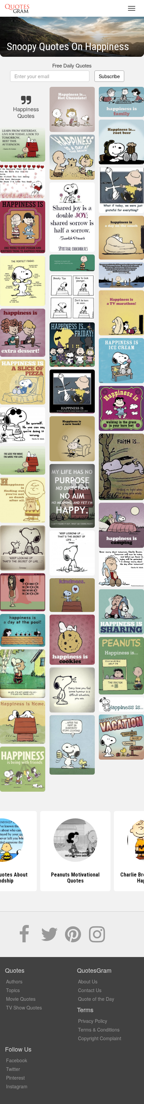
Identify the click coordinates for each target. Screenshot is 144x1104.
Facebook (16, 1060)
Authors (14, 981)
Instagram (16, 1086)
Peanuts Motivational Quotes (72, 878)
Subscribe (109, 76)
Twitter (13, 1069)
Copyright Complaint (99, 1038)
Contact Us (89, 990)
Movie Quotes (20, 998)
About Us (87, 981)
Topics (13, 990)
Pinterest (15, 1077)
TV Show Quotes (24, 1007)
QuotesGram (17, 8)
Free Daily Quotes (72, 65)
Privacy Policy (92, 1020)
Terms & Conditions (99, 1029)
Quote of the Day (96, 998)
